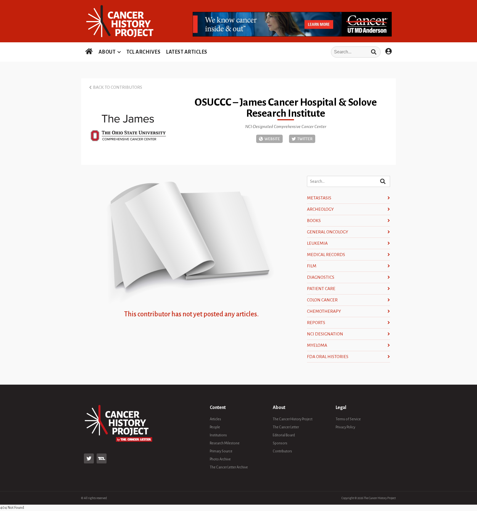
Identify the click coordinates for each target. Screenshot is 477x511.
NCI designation (325, 334)
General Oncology (327, 232)
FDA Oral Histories (327, 356)
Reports (316, 322)
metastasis (319, 197)
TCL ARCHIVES (143, 52)
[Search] (374, 52)
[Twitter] (302, 139)
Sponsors (280, 443)
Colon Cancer (322, 300)
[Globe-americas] (269, 139)
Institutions (218, 435)
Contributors (282, 451)
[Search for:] (296, 52)
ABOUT (107, 52)
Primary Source (221, 451)
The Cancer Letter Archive (229, 467)
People (215, 427)
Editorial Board (284, 435)
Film (311, 266)
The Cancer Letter (286, 427)
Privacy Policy (345, 427)
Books (314, 220)
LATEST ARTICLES (186, 52)
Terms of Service (348, 419)
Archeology (320, 209)
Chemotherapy (324, 311)
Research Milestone (225, 443)
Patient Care (321, 288)
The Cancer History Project (292, 419)
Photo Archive (220, 459)
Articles (215, 419)
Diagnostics (320, 277)
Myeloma (317, 345)
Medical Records (326, 254)
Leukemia (317, 243)
